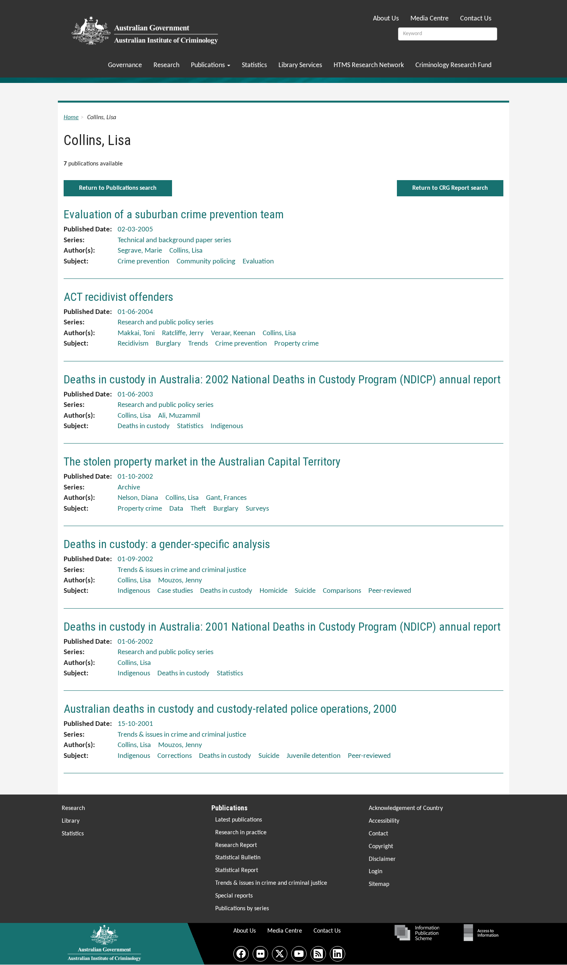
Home (71, 118)
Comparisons (342, 591)
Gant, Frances (226, 498)
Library (70, 821)
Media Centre (429, 18)
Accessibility (384, 821)
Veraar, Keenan (233, 333)
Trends (198, 344)
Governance (125, 65)
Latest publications (238, 820)
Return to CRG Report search (450, 188)
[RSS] (318, 954)
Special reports (234, 896)
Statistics (254, 65)
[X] (279, 954)
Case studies (175, 591)
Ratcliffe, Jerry (183, 333)
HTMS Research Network (369, 65)
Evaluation (258, 261)
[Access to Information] (482, 932)
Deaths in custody (144, 426)
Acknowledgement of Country (406, 808)
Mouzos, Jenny (180, 580)
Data (176, 509)
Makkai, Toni (136, 333)
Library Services (300, 65)
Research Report (236, 845)
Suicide (305, 591)
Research (166, 65)
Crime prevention (143, 261)
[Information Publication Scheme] (416, 932)
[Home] (146, 28)
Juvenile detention (314, 756)
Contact (378, 834)
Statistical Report (236, 870)
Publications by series (242, 909)
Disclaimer (382, 859)
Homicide (273, 591)
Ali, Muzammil (179, 416)
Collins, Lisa (185, 251)
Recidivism (133, 344)
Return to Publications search (118, 188)
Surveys (257, 509)
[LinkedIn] (337, 954)
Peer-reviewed (389, 591)
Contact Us (475, 18)
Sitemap (379, 884)
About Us (386, 18)
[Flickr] (260, 954)
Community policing (206, 261)
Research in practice (241, 833)
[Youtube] (299, 954)
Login (375, 872)
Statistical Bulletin (237, 858)
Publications (208, 65)
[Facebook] (241, 954)
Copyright (381, 847)
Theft (198, 509)
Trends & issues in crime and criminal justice (271, 883)
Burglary (168, 344)
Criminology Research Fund (453, 65)
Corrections (174, 756)
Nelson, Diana (138, 498)
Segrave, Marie (140, 251)
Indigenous (227, 426)
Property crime (296, 344)
